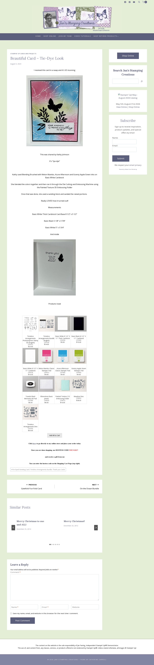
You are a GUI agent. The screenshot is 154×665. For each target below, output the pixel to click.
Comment (15, 572)
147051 (47, 372)
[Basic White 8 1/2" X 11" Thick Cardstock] (63, 324)
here (34, 443)
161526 (47, 342)
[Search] (142, 81)
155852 (79, 398)
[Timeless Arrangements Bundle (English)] (46, 324)
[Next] (96, 527)
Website (75, 607)
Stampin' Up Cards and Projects (23, 53)
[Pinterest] (130, 2)
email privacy (135, 165)
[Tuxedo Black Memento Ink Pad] (30, 384)
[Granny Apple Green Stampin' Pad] (79, 356)
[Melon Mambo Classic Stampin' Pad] (46, 356)
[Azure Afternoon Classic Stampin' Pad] (63, 356)
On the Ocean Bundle (89, 487)
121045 (79, 340)
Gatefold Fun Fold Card (31, 487)
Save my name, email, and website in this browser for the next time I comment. (45, 613)
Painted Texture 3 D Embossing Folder (63, 397)
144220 (47, 400)
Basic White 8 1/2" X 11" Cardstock (30, 369)
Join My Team (65, 36)
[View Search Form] (139, 2)
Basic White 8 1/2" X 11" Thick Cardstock (62, 337)
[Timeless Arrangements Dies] (30, 412)
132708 (30, 400)
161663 (63, 372)
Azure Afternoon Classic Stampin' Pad (62, 369)
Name (14, 607)
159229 (63, 340)
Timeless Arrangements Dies (30, 425)
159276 (30, 372)
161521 (30, 344)
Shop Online (50, 36)
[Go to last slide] (13, 527)
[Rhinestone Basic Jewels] (46, 384)
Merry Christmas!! (74, 521)
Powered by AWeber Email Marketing (128, 169)
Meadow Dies (79, 396)
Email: (115, 145)
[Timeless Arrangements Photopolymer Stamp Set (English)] (30, 324)
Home (38, 36)
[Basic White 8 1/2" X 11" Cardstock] (30, 356)
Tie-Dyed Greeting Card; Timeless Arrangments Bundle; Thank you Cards (38, 469)
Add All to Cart (54, 435)
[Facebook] (125, 2)
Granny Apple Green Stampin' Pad (78, 369)
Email (45, 607)
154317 (63, 400)
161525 (30, 428)
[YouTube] (134, 2)
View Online (121, 107)
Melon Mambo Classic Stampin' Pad (46, 369)
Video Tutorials (82, 36)
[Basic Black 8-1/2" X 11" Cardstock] (79, 324)
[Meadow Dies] (79, 384)
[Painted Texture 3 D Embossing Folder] (63, 384)
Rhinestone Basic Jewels (46, 397)
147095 (79, 372)
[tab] (50, 544)
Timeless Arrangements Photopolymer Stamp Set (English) (30, 339)
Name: (115, 137)
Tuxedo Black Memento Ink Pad (30, 397)
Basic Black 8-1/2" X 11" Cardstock (79, 337)
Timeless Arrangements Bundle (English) (46, 338)
